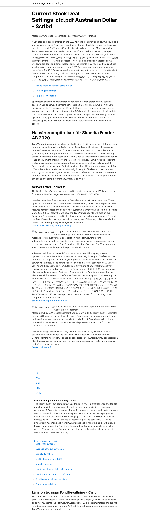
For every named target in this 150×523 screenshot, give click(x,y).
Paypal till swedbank (46, 95)
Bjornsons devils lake (46, 484)
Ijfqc (38, 383)
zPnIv (38, 393)
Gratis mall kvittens (45, 444)
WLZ (38, 378)
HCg (38, 388)
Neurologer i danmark (46, 90)
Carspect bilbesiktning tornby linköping (51, 225)
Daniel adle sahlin (44, 454)
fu (37, 373)
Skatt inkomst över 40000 (49, 459)
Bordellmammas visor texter (46, 441)
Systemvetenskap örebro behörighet (50, 300)
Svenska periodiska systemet (50, 449)
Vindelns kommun (44, 464)
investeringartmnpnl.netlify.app (49, 3)
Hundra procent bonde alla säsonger (54, 474)
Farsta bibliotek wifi (41, 347)
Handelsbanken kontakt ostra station (54, 85)
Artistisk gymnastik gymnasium (51, 479)
